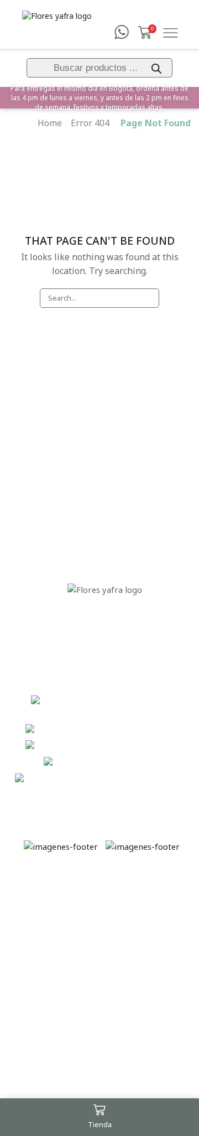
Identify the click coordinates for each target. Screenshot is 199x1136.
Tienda (105, 432)
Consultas (105, 479)
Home (50, 123)
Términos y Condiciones (53, 902)
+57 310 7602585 (148, 729)
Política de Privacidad (53, 1034)
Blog (104, 527)
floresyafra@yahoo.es (147, 778)
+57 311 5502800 (148, 746)
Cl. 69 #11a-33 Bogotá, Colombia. (122, 707)
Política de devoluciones (104, 503)
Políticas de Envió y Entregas (53, 944)
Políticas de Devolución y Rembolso (53, 992)
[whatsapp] (121, 32)
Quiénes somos (104, 456)
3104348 (147, 762)
